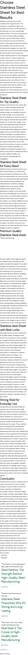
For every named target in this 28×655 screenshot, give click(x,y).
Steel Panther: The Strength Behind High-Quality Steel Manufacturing (13, 576)
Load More (3, 650)
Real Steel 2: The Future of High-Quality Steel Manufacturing (11, 634)
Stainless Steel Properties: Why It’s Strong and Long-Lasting (13, 605)
